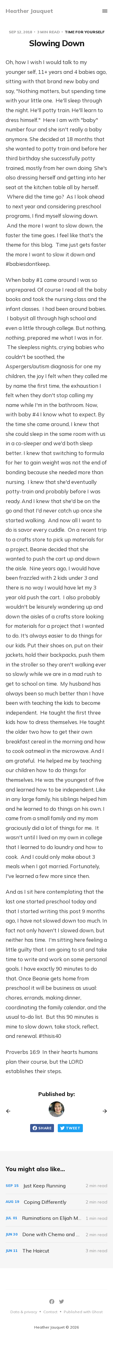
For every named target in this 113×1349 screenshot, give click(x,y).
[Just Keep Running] (56, 1186)
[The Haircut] (56, 1251)
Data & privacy (23, 1311)
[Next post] (102, 1111)
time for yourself (85, 32)
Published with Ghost (83, 1311)
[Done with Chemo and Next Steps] (56, 1234)
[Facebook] (51, 1301)
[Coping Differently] (56, 1202)
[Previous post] (10, 1111)
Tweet (73, 1128)
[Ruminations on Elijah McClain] (56, 1218)
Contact (50, 1311)
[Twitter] (61, 1301)
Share (44, 1128)
